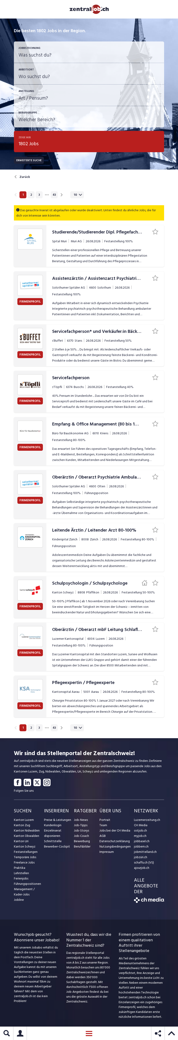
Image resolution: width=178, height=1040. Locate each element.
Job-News (81, 820)
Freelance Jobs (24, 862)
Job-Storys (81, 830)
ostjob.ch (140, 830)
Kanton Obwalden (26, 835)
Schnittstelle (53, 841)
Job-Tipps (80, 825)
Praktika (19, 867)
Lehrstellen (21, 873)
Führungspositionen (27, 883)
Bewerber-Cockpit (57, 846)
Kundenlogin (52, 825)
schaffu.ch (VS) (144, 862)
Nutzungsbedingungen (115, 846)
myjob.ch (140, 835)
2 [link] (31, 194)
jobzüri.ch (140, 857)
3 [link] (39, 194)
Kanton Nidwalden (27, 830)
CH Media (140, 825)
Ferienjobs (21, 878)
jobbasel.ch (141, 841)
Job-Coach (81, 835)
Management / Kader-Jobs (24, 891)
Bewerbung (82, 841)
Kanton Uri (21, 841)
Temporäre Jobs (25, 857)
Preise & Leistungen (57, 820)
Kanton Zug (22, 825)
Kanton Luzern (24, 820)
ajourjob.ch (141, 867)
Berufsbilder (82, 846)
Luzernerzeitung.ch (147, 820)
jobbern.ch (141, 846)
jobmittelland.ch (145, 851)
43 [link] (54, 194)
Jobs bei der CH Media (114, 830)
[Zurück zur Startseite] (149, 901)
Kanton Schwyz (24, 846)
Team (103, 825)
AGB (102, 835)
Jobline (19, 899)
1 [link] (23, 194)
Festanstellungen (26, 851)
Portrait (104, 820)
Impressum (106, 851)
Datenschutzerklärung (114, 841)
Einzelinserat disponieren (52, 833)
